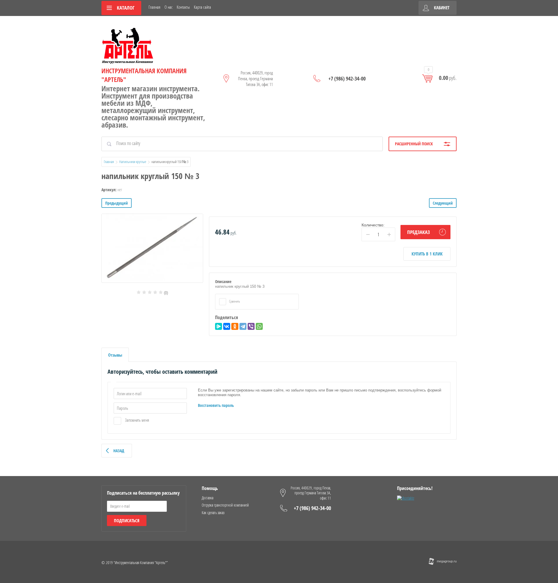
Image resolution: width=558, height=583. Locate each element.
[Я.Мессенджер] (218, 326)
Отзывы (115, 355)
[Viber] (251, 326)
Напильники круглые (132, 161)
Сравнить (234, 301)
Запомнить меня (136, 420)
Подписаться (127, 520)
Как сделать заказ (213, 512)
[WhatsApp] (259, 326)
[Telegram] (242, 326)
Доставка (207, 497)
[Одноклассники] (234, 326)
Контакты (183, 7)
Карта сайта (202, 7)
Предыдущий (116, 203)
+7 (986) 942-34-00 (347, 78)
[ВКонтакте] (226, 326)
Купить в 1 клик (427, 254)
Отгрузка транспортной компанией (225, 505)
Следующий (443, 203)
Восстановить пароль (216, 405)
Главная (154, 7)
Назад (118, 450)
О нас (168, 7)
